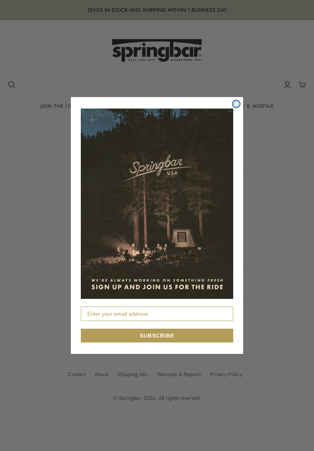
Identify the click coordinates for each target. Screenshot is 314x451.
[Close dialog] (236, 104)
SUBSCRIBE (157, 336)
